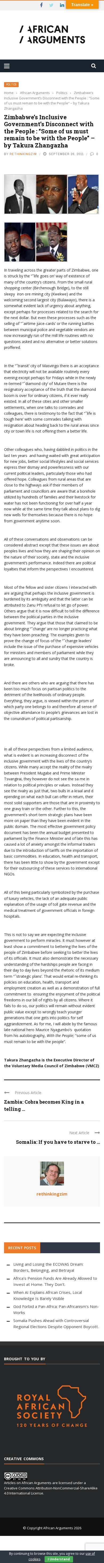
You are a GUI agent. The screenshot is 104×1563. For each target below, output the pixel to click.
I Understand (59, 1559)
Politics (11, 84)
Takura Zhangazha (22, 1059)
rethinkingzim (23, 154)
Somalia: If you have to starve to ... (58, 1142)
